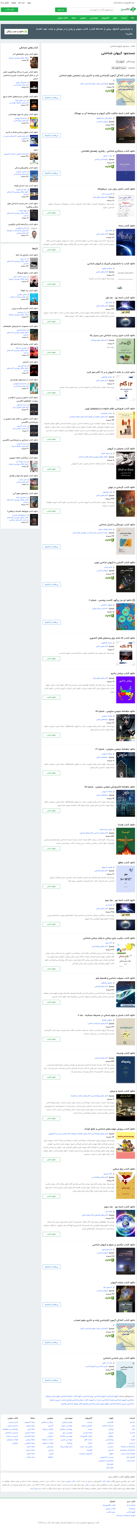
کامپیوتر (105, 18)
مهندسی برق (67, 1433)
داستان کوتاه (101, 463)
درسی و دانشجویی (106, 1457)
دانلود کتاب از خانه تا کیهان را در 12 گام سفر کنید (111, 372)
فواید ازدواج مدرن (81, 434)
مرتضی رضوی (107, 268)
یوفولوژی (102, 1222)
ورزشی (50, 1450)
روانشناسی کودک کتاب (62, 1140)
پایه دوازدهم (88, 1151)
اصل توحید (65, 1030)
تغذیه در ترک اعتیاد (101, 1106)
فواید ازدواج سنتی (68, 427)
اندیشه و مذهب (107, 1426)
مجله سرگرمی (30, 1433)
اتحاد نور (109, 230)
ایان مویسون (107, 492)
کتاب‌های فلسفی (101, 870)
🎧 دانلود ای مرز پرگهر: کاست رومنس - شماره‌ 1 (112, 600)
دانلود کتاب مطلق (126, 862)
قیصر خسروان (106, 867)
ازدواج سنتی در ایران (106, 434)
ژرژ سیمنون (22, 312)
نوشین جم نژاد (21, 348)
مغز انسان (76, 532)
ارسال (36, 1488)
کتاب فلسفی (71, 877)
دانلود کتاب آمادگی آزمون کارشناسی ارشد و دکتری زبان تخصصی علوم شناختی (97, 75)
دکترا (82, 83)
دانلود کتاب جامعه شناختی (71, 1396)
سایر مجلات (30, 1457)
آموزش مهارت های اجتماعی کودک (98, 956)
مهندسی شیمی (66, 1440)
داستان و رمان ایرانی (100, 608)
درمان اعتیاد (95, 1102)
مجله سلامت (30, 1450)
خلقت (72, 1030)
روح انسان (56, 1030)
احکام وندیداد (88, 1072)
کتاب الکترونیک (108, 1505)
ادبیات (124, 18)
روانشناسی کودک (79, 1140)
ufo (89, 1222)
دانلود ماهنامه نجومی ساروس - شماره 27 (115, 749)
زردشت (58, 843)
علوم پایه (110, 1464)
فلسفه (79, 877)
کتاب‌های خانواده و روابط (98, 416)
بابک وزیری (108, 1173)
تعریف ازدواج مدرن (72, 430)
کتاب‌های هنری (23, 136)
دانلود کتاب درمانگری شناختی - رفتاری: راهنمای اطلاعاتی (108, 151)
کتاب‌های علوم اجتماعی (78, 416)
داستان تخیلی (89, 463)
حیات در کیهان (68, 241)
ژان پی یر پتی (107, 193)
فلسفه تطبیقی (75, 993)
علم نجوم (73, 387)
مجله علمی (31, 1447)
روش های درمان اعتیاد (85, 1109)
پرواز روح (95, 1222)
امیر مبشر (22, 479)
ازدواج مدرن (93, 434)
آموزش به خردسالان (62, 953)
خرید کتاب (110, 1512)
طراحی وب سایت (86, 1447)
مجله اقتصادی (29, 1436)
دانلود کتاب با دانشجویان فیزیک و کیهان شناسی (111, 263)
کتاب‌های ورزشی (22, 233)
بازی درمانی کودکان (79, 963)
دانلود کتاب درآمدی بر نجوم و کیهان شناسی (113, 1244)
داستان (132, 1422)
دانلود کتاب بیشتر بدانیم (123, 673)
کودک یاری (103, 960)
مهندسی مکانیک (66, 1436)
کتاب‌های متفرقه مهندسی (19, 103)
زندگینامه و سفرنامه (128, 1447)
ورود (29, 3)
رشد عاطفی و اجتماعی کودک (54, 1147)
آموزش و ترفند (86, 1426)
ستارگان (103, 915)
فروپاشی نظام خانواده (95, 427)
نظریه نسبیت (87, 688)
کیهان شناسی (102, 121)
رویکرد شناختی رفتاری (70, 1404)
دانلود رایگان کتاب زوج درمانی (57, 1184)
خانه (132, 18)
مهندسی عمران (66, 1426)
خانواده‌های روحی (66, 915)
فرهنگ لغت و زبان (128, 1453)
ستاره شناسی (95, 387)
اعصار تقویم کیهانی (91, 316)
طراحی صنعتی (67, 1422)
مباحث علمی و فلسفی (98, 996)
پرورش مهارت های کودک (96, 1140)
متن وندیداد (53, 1068)
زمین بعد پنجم (53, 1222)
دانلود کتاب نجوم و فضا (74, 316)
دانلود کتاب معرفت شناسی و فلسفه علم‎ (115, 978)
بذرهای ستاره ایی (91, 915)
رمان (133, 1426)
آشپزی (50, 1426)
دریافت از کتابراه (51, 97)
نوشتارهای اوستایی (51, 839)
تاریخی (110, 1433)
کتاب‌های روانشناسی (21, 85)
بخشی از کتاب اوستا (106, 1068)
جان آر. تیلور (107, 1363)
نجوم (105, 207)
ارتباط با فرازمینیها (107, 919)
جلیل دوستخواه (106, 829)
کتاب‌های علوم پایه (100, 197)
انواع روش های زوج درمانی (83, 1191)
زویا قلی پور (22, 366)
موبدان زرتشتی (69, 1065)
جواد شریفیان (21, 189)
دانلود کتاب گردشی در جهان (121, 487)
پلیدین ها (86, 1225)
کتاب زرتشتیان (68, 843)
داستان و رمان (13, 1426)
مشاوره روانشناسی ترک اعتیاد (84, 1113)
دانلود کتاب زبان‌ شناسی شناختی (119, 1358)
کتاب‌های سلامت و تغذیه (81, 1096)
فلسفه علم (102, 877)
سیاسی (110, 1447)
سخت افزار (88, 1440)
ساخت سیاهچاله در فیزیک (64, 204)
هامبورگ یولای (21, 82)
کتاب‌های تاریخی (86, 833)
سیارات (105, 505)
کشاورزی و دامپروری (106, 1460)
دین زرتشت (79, 843)
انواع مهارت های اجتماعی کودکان (88, 1144)
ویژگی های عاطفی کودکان (104, 1151)
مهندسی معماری (66, 1429)
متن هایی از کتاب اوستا (87, 1068)
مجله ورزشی (30, 1440)
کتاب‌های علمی (102, 234)
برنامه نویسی (87, 1433)
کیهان (87, 919)
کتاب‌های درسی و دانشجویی (59, 1133)
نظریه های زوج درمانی (72, 1187)
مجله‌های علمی (102, 719)
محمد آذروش (21, 405)
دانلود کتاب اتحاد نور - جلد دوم (120, 900)
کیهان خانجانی (106, 605)
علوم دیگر (109, 1467)
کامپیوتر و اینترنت (85, 1453)
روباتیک (69, 1443)
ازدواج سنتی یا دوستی (55, 430)
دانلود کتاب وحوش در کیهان (121, 448)
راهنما (14, 3)
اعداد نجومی (64, 387)
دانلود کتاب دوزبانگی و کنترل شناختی (117, 524)
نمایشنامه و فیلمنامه (127, 1450)
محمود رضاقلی (106, 983)
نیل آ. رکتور (107, 156)
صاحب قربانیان (106, 413)
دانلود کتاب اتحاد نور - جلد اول (120, 297)
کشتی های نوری (66, 1222)
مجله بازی (31, 1429)
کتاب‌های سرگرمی (15, 520)
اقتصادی (110, 1422)
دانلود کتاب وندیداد (126, 1053)
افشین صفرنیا (21, 172)
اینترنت (89, 1422)
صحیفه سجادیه (82, 1030)
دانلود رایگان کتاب (61, 1151)
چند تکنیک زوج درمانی (90, 1187)
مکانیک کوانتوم (89, 685)
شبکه (90, 1443)
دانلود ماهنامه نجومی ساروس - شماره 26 (115, 711)
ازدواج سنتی (81, 427)
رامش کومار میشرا (105, 529)
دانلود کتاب (51, 213)
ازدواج (104, 423)
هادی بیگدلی (21, 294)
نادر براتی (23, 259)
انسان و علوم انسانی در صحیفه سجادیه (99, 1034)
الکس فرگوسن (21, 228)
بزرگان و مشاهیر (47, 1422)
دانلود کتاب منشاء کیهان (123, 1282)
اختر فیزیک (102, 881)
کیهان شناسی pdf (54, 241)
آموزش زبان (130, 1457)
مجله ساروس (107, 716)
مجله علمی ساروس (56, 726)
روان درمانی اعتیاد (68, 1102)
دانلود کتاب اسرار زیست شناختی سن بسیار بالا (112, 335)
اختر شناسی (72, 502)
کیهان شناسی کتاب (106, 244)
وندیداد (61, 1068)
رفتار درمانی (92, 963)
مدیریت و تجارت (12, 1436)
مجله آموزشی (30, 1443)
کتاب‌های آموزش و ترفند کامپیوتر (16, 154)
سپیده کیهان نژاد (119, 68)
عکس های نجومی (94, 726)
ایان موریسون (107, 1249)
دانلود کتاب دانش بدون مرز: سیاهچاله (116, 189)
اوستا (85, 839)
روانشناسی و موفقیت (10, 1429)
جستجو (61, 9)
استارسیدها (79, 915)
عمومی (83, 18)
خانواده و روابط (48, 1429)
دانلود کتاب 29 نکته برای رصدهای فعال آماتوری (112, 638)
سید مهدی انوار (20, 100)
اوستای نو (80, 1065)
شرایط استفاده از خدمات (125, 1515)
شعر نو (132, 1433)
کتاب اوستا (77, 839)
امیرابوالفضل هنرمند (19, 515)
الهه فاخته (22, 211)
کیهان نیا (120, 61)
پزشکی (111, 1429)
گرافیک (89, 1450)
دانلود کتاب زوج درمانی (124, 1169)
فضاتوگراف (69, 726)
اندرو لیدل (108, 567)
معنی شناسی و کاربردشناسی (96, 1366)
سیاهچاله (102, 204)
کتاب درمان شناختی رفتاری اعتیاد (74, 1400)
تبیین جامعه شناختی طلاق (66, 423)
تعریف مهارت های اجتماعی (64, 1144)
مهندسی (94, 18)
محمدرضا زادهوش (20, 384)
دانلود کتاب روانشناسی (80, 953)
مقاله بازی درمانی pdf (90, 960)
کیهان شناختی (80, 241)
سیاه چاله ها (101, 685)
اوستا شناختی (65, 839)
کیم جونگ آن (21, 462)
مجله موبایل (30, 1426)
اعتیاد (103, 1102)
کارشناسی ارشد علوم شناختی (96, 83)
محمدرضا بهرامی (20, 118)
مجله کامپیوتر (30, 1422)
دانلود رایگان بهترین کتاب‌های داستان (93, 457)
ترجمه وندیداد (76, 1072)
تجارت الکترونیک (86, 1436)
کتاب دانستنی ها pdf (73, 685)
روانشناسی (109, 1440)
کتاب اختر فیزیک (90, 881)
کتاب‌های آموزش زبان (21, 407)
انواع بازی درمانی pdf (73, 960)
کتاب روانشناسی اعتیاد (66, 1109)
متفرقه (50, 1457)
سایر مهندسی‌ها (66, 1447)
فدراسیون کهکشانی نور (72, 1225)
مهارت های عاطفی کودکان (76, 1147)
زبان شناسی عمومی (88, 532)
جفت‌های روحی (53, 915)
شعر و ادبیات (13, 1422)
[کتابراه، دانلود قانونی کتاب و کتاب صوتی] (109, 91)
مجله (74, 18)
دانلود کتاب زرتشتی (99, 843)
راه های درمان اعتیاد (84, 1106)
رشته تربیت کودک (76, 1151)
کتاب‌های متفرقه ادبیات (20, 446)
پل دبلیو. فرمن (106, 453)
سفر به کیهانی (77, 463)
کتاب (86, 1485)
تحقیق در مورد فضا (75, 881)
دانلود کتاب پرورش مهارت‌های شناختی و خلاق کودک (109, 1129)
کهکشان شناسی (56, 244)
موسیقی (50, 1447)
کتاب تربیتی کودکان (98, 953)
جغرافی (110, 1436)
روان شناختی (88, 1396)
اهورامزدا (111, 843)
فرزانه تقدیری (21, 330)
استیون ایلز (107, 1287)
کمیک (132, 1440)
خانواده (97, 423)
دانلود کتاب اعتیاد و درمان (122, 1091)
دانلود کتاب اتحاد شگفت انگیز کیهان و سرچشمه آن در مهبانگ (104, 113)
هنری (51, 1453)
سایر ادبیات (131, 1460)
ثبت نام (21, 3)
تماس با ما (5, 3)
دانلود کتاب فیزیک (83, 204)
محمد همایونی (106, 377)
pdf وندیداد (98, 1072)
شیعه (91, 1030)
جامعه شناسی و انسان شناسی (94, 993)
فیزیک (94, 204)
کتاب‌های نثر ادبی (101, 833)
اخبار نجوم (61, 805)
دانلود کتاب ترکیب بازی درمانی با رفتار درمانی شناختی (109, 938)
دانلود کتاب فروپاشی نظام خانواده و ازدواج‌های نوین (110, 408)
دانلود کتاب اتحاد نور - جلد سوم (119, 1207)
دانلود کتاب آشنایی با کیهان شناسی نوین (114, 562)
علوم (115, 18)
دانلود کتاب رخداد (126, 225)
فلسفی (110, 1450)
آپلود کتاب (9, 9)
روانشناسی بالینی (101, 159)
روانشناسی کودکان (57, 960)
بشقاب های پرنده (80, 1222)
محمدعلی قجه (21, 497)
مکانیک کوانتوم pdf (98, 312)
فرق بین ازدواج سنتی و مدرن (91, 430)
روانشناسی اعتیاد (83, 1102)
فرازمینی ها (95, 919)
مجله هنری (31, 1453)
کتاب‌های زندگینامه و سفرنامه (18, 230)
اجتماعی (110, 1443)
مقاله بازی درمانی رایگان (74, 956)
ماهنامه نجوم (71, 805)
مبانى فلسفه (60, 877)
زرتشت (88, 843)
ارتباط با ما (131, 1505)
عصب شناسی (102, 532)
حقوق (111, 1453)
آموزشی (15, 1443)
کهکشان (46, 244)
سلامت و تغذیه (47, 1440)
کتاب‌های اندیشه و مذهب (19, 297)
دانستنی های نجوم (97, 729)
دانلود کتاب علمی (57, 685)
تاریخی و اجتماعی (11, 1433)
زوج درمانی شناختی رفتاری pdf (82, 1184)
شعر (133, 1429)
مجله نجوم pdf (83, 805)
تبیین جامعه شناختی (85, 423)
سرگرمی (50, 1436)
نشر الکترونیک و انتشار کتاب (123, 3)
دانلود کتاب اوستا (126, 824)
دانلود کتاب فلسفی (59, 996)
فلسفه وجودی (63, 993)
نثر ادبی (132, 1443)
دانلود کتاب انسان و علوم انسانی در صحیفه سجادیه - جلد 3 (106, 1015)
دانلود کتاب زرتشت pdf (97, 839)
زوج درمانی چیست (107, 1187)
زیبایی (51, 1433)
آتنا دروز (109, 943)
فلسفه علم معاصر (90, 877)
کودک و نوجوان (47, 1443)
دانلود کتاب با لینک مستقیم (95, 1154)
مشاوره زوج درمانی (101, 1191)
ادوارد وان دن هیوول (104, 118)
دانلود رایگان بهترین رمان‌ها (19, 58)
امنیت (90, 1429)
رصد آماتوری (93, 653)
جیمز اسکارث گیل (20, 277)
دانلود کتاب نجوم (59, 502)
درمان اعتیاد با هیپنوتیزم (65, 1106)
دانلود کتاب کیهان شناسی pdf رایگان (83, 244)
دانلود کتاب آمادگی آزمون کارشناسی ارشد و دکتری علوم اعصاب (104, 1320)
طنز (133, 1436)
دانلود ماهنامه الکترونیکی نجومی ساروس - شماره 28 (109, 787)
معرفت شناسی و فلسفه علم (78, 996)
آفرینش (48, 1030)
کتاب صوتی (62, 18)
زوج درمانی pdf (100, 1184)
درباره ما (132, 1508)
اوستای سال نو (71, 1068)
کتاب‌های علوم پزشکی (99, 340)
